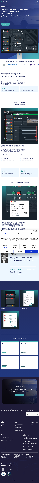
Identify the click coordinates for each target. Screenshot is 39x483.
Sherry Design (35, 480)
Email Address (29, 408)
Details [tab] (19, 233)
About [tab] (32, 233)
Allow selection (19, 251)
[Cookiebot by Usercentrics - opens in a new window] (34, 231)
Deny (7, 251)
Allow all (31, 251)
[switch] (14, 247)
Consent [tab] (6, 233)
